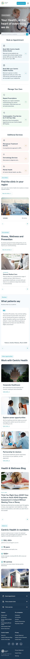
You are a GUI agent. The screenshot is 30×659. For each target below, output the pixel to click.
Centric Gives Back (5, 639)
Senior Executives (5, 628)
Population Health (19, 623)
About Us (3, 635)
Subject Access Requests (21, 637)
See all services (6, 249)
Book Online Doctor (21, 3)
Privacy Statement (19, 635)
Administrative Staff (5, 626)
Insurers (17, 619)
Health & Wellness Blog (6, 637)
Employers (17, 615)
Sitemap (17, 655)
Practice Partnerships (20, 621)
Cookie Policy (18, 639)
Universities (18, 617)
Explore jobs (4, 615)
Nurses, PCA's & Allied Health (6, 620)
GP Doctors (3, 617)
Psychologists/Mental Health (6, 623)
